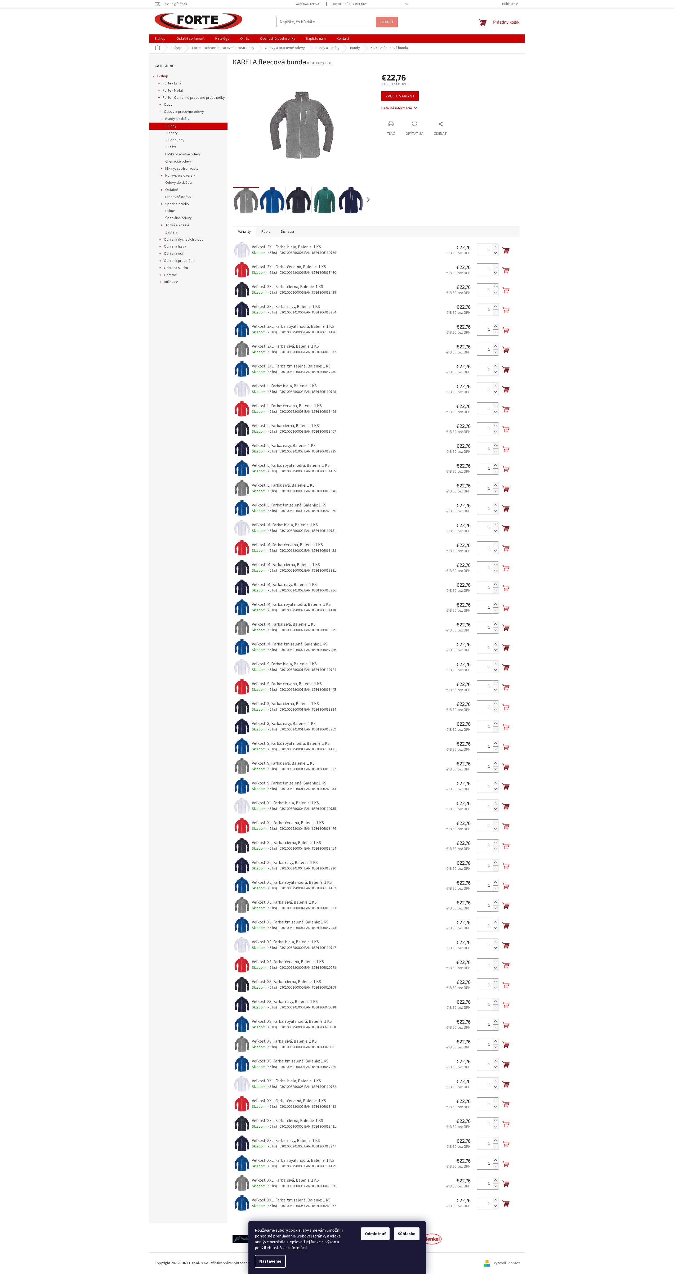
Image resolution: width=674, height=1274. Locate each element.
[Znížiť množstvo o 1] (495, 253)
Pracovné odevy (178, 197)
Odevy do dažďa (178, 182)
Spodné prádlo (177, 204)
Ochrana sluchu (176, 268)
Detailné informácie (396, 108)
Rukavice (171, 282)
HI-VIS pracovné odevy (183, 154)
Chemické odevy (178, 161)
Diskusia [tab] (287, 231)
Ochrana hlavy (175, 246)
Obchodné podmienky (349, 4)
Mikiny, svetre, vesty (181, 168)
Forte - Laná (172, 83)
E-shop (162, 76)
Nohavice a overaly (180, 175)
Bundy (171, 126)
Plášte (172, 147)
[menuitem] (160, 38)
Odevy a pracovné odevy (184, 111)
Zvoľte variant (400, 96)
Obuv (168, 104)
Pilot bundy (175, 140)
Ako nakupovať (308, 4)
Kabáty (172, 133)
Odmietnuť (375, 1234)
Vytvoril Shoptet (507, 1263)
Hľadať (387, 22)
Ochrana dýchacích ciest (183, 239)
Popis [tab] (265, 231)
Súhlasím (407, 1234)
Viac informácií (293, 1248)
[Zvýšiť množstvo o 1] (495, 247)
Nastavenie (270, 1261)
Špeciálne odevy (178, 218)
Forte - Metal (173, 90)
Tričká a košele (177, 225)
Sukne (170, 211)
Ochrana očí (173, 253)
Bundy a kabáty (177, 119)
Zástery (171, 232)
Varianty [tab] (244, 231)
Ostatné (171, 189)
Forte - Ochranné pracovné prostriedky (194, 97)
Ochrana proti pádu (179, 260)
